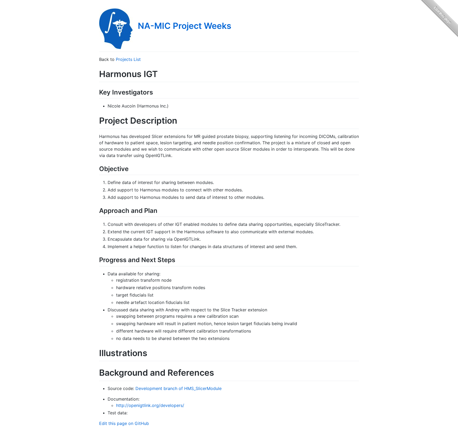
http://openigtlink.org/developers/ (150, 405)
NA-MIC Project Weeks (184, 26)
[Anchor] (156, 91)
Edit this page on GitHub (124, 423)
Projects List (128, 59)
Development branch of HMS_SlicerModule (178, 388)
